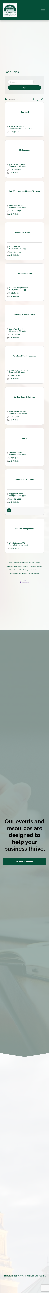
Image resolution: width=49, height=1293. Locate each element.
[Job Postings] (9, 512)
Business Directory (15, 563)
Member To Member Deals (32, 566)
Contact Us (34, 570)
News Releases (28, 563)
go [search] (25, 88)
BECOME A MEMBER (24, 862)
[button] (6, 99)
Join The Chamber (33, 573)
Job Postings (24, 570)
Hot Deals (17, 566)
